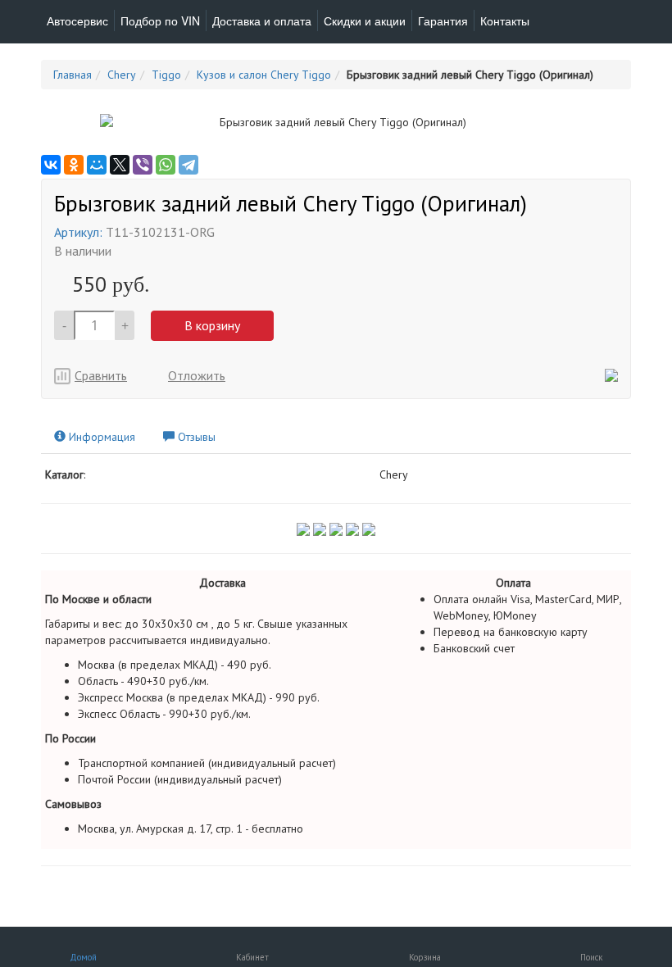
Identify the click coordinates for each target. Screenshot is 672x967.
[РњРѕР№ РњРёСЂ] (97, 165)
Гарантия (443, 20)
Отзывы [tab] (195, 436)
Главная (72, 74)
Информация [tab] (100, 436)
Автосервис (77, 20)
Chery (121, 74)
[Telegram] (188, 165)
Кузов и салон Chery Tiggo (264, 74)
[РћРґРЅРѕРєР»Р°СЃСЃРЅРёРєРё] (74, 165)
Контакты (504, 20)
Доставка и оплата (261, 20)
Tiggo (166, 74)
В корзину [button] (212, 325)
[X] (119, 165)
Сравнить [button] (101, 375)
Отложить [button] (196, 375)
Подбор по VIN (160, 20)
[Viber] (142, 165)
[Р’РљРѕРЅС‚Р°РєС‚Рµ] (51, 165)
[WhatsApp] (165, 165)
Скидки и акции (365, 20)
